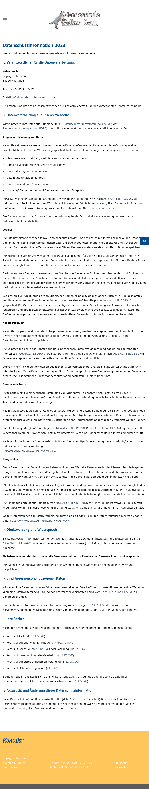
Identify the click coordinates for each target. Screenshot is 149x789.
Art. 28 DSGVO (100, 605)
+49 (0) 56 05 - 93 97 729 (76, 762)
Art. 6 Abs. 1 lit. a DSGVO (70, 428)
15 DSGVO (37, 636)
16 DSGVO (42, 649)
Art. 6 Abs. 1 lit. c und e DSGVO (114, 592)
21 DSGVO (71, 661)
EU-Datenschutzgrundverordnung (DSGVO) (85, 124)
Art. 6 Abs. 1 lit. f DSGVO (117, 198)
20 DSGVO (53, 668)
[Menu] (5, 18)
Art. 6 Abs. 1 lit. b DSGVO (128, 353)
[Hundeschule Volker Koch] (74, 18)
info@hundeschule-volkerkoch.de (33, 97)
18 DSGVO (66, 655)
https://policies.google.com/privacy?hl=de (29, 450)
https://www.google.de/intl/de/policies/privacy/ (40, 520)
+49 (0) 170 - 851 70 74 (73, 767)
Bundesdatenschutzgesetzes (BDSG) (25, 128)
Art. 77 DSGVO (78, 681)
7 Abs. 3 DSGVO (64, 642)
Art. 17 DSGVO (79, 649)
